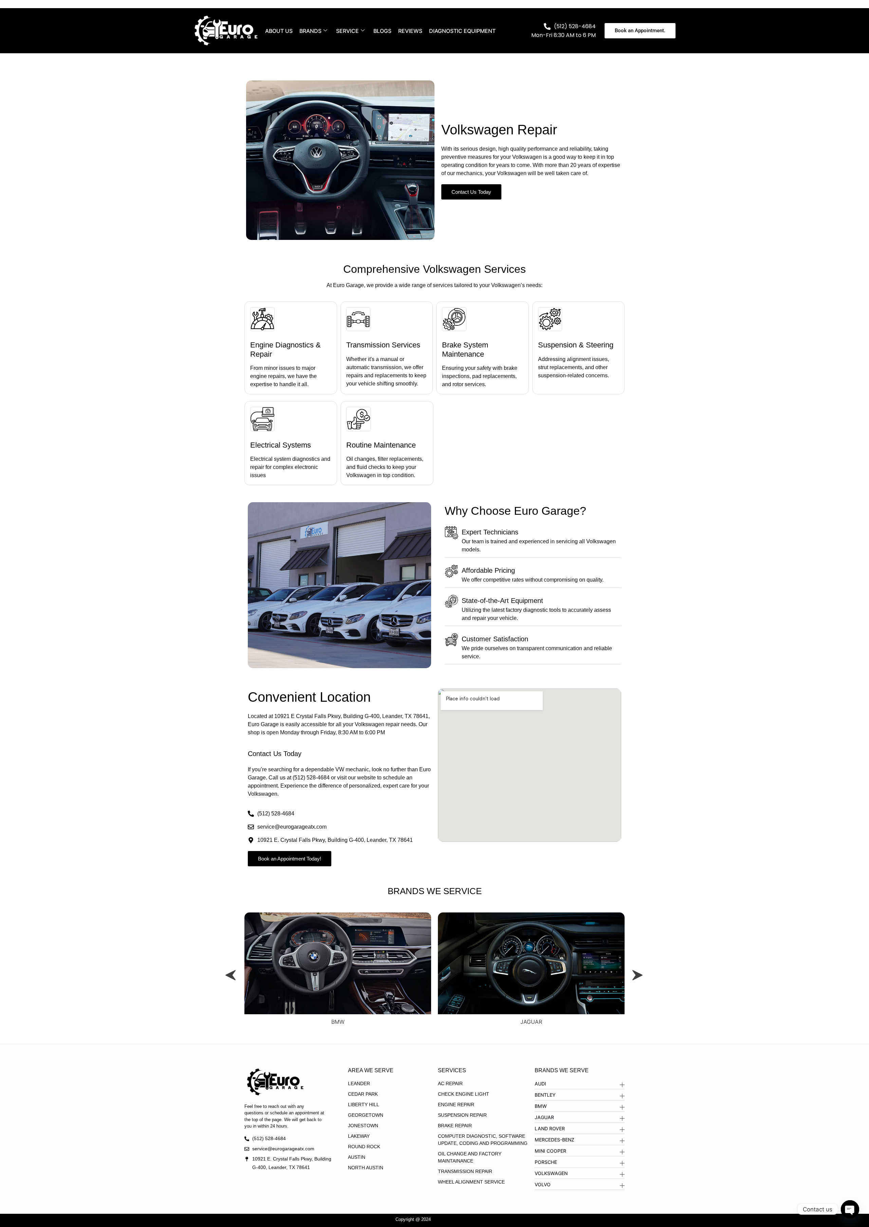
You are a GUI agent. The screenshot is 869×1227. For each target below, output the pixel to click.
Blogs (382, 30)
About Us (279, 30)
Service (347, 30)
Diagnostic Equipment (462, 30)
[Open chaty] (850, 1209)
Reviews (410, 30)
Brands (310, 30)
